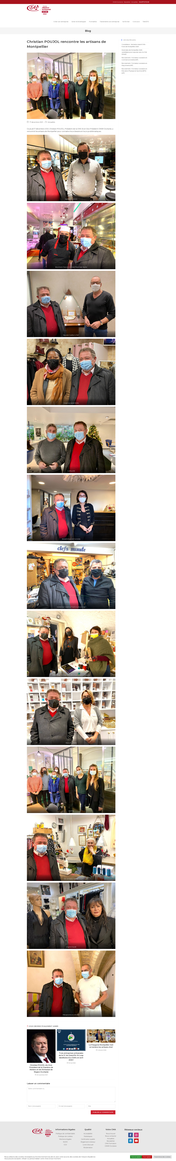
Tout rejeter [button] (147, 1157)
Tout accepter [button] (136, 1157)
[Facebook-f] (130, 1135)
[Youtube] (136, 1141)
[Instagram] (136, 1135)
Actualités (51, 122)
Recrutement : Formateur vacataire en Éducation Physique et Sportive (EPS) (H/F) (134, 71)
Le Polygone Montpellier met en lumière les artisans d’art (101, 1046)
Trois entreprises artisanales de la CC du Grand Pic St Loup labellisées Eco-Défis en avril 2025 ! (71, 1056)
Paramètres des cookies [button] (162, 1157)
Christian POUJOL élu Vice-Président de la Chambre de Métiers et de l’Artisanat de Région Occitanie (41, 1068)
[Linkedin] (130, 1141)
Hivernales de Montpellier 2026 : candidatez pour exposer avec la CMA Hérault (134, 52)
